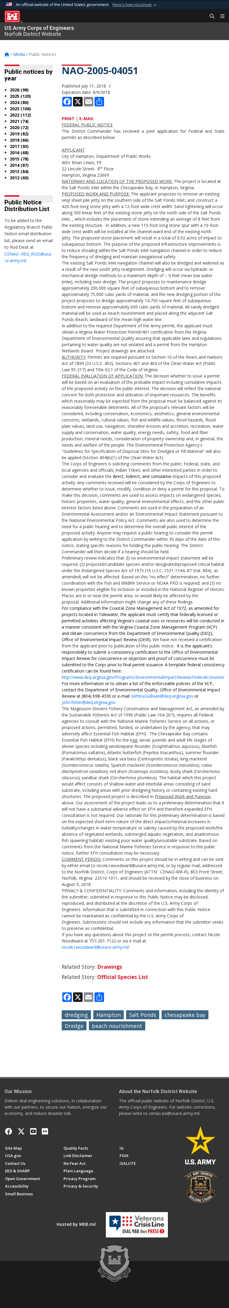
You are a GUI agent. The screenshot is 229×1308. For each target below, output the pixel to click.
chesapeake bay (185, 1014)
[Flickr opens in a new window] (45, 1131)
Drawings (109, 966)
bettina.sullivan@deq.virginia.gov (162, 696)
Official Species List (122, 976)
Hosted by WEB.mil (76, 1224)
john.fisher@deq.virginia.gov (88, 702)
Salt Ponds (142, 1014)
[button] (135, 5)
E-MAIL (86, 118)
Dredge (74, 1025)
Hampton (108, 1014)
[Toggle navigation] (220, 16)
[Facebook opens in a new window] (8, 1131)
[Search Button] (209, 16)
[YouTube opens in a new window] (33, 1131)
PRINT (68, 118)
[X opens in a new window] (21, 1131)
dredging (76, 1014)
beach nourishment (117, 1025)
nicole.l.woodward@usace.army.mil (95, 947)
